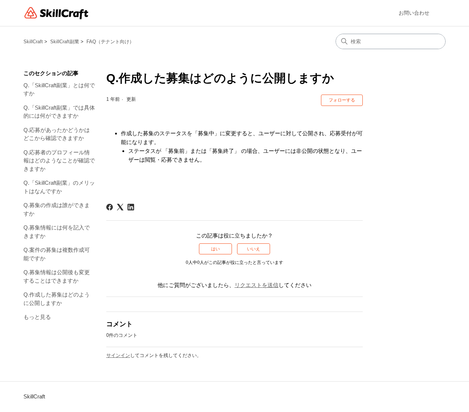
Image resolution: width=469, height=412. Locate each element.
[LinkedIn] (131, 207)
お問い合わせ (414, 13)
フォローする (342, 100)
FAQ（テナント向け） (110, 41)
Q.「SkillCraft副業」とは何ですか (59, 89)
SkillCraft (33, 41)
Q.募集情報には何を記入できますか (56, 231)
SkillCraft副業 (64, 41)
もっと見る (37, 317)
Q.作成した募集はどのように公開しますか (56, 298)
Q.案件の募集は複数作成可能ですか (56, 254)
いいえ (253, 248)
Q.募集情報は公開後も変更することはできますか (56, 276)
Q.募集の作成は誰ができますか (56, 209)
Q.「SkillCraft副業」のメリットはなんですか (59, 187)
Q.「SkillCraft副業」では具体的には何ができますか (59, 111)
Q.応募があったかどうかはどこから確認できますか (56, 134)
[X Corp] (120, 207)
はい (215, 248)
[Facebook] (109, 207)
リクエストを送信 (256, 285)
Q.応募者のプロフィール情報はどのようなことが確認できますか (59, 160)
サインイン (118, 355)
